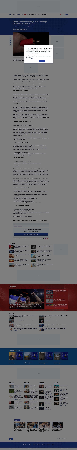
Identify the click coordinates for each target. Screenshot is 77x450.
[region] (38, 54)
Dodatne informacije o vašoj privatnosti (33, 53)
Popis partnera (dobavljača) (29, 58)
